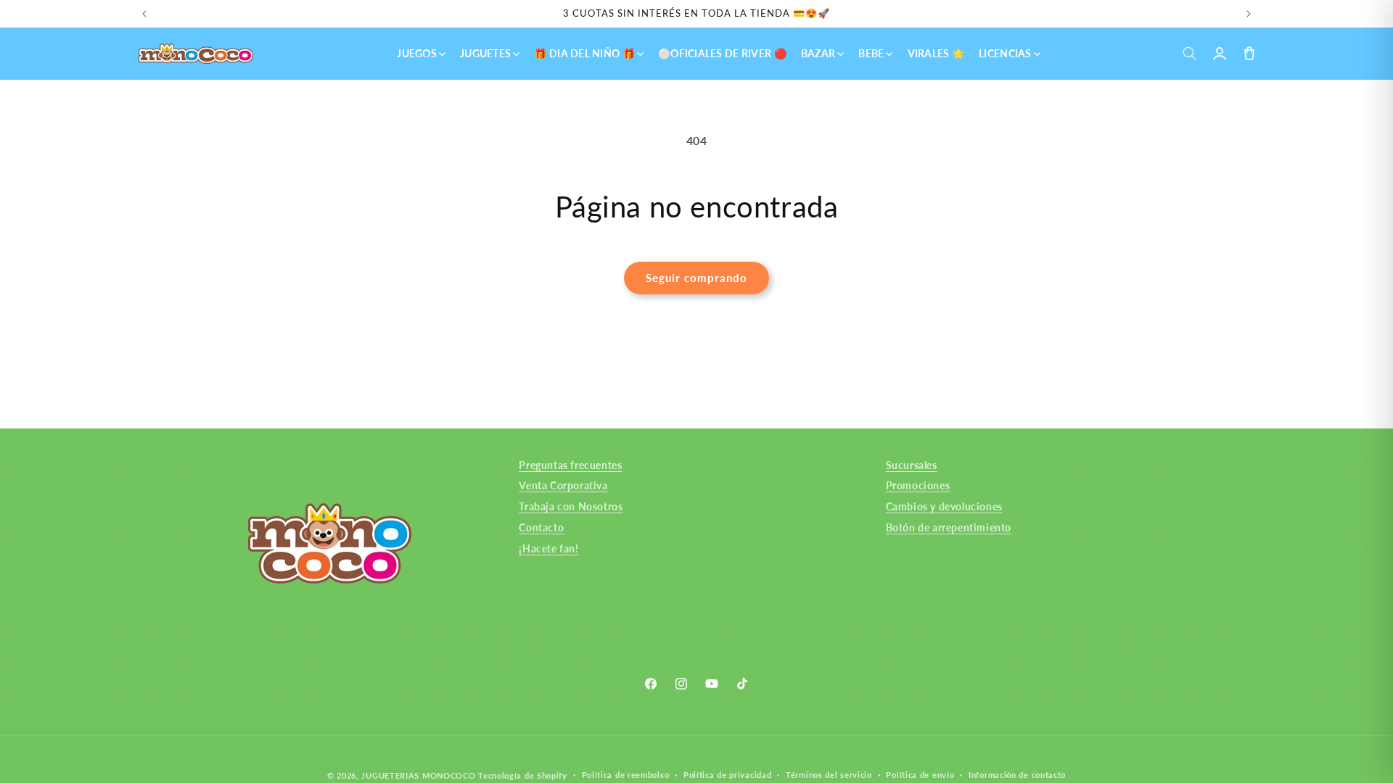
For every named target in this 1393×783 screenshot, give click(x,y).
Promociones (918, 485)
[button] (1189, 54)
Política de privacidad (727, 774)
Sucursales (911, 465)
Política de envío (920, 774)
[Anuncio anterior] (144, 14)
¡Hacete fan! (548, 548)
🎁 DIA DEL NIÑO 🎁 (584, 53)
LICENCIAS (1005, 53)
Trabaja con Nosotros (570, 506)
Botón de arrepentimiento (948, 527)
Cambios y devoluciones (944, 506)
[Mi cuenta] (1219, 54)
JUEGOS (417, 53)
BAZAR (818, 53)
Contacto (541, 527)
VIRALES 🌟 (936, 53)
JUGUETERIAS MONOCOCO (418, 775)
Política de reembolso (626, 774)
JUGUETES (485, 53)
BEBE (871, 53)
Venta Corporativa (563, 485)
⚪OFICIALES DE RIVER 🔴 (722, 53)
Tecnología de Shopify (522, 775)
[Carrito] (1249, 54)
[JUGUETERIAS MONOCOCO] (196, 53)
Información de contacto (1017, 774)
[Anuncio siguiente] (1249, 14)
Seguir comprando (696, 277)
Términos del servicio (829, 774)
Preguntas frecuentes (570, 465)
